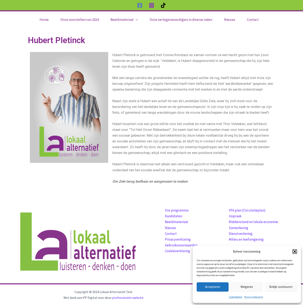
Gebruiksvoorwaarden (181, 245)
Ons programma (176, 210)
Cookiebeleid (235, 296)
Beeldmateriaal (176, 222)
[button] (295, 251)
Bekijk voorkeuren (280, 287)
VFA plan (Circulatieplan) (247, 210)
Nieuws (170, 228)
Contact (171, 233)
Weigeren (247, 287)
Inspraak (235, 216)
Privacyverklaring (253, 296)
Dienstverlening (240, 233)
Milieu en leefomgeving (246, 239)
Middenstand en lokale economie (253, 222)
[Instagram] (151, 5)
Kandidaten (173, 216)
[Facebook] (139, 5)
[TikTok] (163, 5)
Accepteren (212, 287)
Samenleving (238, 228)
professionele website (127, 298)
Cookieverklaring (177, 251)
